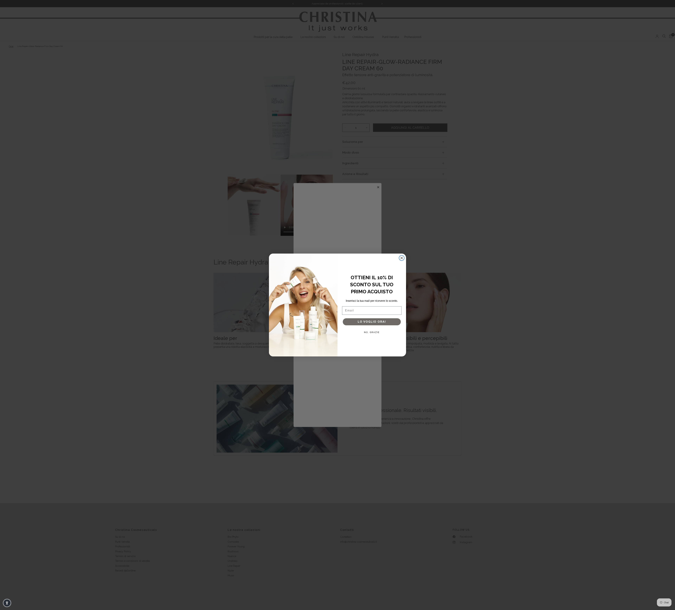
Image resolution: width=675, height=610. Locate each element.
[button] (7, 603)
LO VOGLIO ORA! (372, 321)
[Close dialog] (401, 258)
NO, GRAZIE (372, 332)
